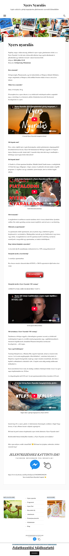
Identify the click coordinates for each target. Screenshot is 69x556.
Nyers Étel (30, 506)
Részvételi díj (31, 510)
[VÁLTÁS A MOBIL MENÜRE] (4, 15)
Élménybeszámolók (33, 518)
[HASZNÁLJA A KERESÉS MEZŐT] (64, 15)
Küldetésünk (30, 522)
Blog (28, 526)
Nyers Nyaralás (34, 5)
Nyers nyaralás (20, 44)
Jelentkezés (30, 514)
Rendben (35, 553)
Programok (30, 502)
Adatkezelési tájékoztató (33, 547)
